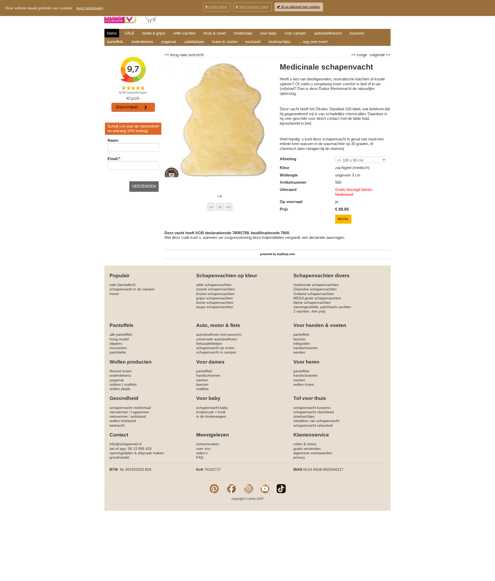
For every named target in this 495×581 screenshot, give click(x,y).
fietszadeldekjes (209, 343)
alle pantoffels (121, 334)
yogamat (168, 41)
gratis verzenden (307, 449)
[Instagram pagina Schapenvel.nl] (248, 488)
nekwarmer (119, 416)
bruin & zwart (215, 33)
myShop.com (286, 254)
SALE (129, 33)
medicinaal (243, 33)
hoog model (119, 339)
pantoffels (115, 41)
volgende (380, 55)
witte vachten (185, 33)
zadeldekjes (194, 41)
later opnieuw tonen (253, 7)
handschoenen (305, 348)
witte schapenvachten (214, 285)
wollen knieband (123, 421)
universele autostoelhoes (216, 339)
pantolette (118, 352)
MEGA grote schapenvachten (317, 298)
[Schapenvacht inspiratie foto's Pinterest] (214, 488)
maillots (130, 384)
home (112, 33)
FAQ (199, 457)
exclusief (252, 41)
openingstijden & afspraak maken (137, 453)
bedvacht (117, 425)
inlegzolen (301, 343)
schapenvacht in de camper (132, 289)
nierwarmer (119, 412)
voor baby (268, 33)
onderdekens (142, 41)
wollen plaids (120, 389)
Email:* (114, 158)
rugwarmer (140, 412)
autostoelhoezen (328, 33)
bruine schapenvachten (215, 294)
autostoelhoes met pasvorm (219, 334)
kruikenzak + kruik (211, 412)
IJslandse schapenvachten (315, 289)
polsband (138, 416)
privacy (299, 457)
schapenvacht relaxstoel (313, 425)
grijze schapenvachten (214, 298)
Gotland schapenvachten (313, 294)
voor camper (295, 33)
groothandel (119, 457)
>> (388, 55)
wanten (299, 352)
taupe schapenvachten (214, 307)
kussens (357, 33)
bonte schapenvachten (214, 302)
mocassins (118, 348)
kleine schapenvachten (312, 302)
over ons (203, 449)
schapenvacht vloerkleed (313, 412)
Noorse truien (121, 371)
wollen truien (303, 384)
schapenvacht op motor (215, 348)
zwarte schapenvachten (215, 289)
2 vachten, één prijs (309, 311)
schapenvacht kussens (312, 408)
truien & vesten (224, 41)
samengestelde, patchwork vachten (322, 307)
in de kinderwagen (211, 416)
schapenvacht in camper (216, 352)
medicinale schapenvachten (316, 285)
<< (354, 55)
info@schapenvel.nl (126, 444)
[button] (211, 207)
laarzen (299, 339)
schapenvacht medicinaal (130, 408)
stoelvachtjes (279, 41)
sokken (115, 384)
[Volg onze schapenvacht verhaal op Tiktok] (281, 488)
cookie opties (217, 7)
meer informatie (89, 8)
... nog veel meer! (313, 41)
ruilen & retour (305, 444)
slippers (116, 343)
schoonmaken (207, 444)
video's (202, 453)
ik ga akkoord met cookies (300, 7)
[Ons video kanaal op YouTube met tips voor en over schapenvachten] (264, 488)
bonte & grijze (153, 33)
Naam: (113, 140)
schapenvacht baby (212, 408)
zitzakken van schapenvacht (316, 421)
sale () (123, 285)
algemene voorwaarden (312, 453)
